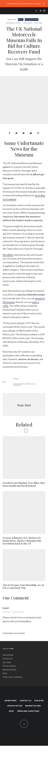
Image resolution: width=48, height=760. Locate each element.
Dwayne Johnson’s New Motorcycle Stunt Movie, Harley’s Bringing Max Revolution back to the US (22, 540)
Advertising (8, 655)
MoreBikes (8, 254)
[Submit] (31, 133)
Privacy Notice (9, 666)
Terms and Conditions (13, 677)
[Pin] (23, 133)
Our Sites (7, 662)
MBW (16, 379)
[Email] (38, 133)
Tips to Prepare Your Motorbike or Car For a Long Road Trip (23, 586)
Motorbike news (31, 19)
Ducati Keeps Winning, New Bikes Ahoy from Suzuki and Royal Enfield (24, 484)
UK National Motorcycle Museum (24, 384)
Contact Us (8, 659)
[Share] (9, 133)
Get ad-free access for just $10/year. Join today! (24, 4)
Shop (5, 673)
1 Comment (27, 23)
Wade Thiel (11, 19)
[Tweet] (16, 133)
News (21, 19)
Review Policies (10, 670)
